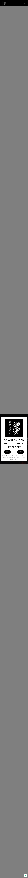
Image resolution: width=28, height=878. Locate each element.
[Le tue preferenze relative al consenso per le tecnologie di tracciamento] (25, 875)
